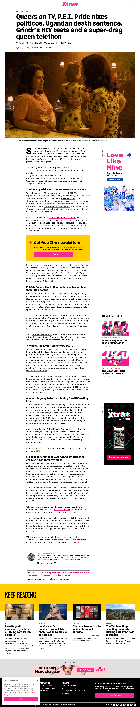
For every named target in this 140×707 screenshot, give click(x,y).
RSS (135, 705)
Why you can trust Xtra (60, 579)
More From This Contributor (45, 553)
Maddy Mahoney (24, 48)
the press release (62, 509)
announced (77, 296)
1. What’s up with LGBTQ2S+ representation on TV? (50, 168)
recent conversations (42, 334)
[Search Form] (134, 3)
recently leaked (52, 321)
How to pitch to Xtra (48, 688)
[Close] (37, 680)
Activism (60, 573)
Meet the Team (46, 686)
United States (61, 575)
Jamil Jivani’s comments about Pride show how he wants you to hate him (53, 630)
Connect (65, 683)
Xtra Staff (107, 346)
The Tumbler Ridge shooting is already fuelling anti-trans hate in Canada (120, 630)
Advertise (44, 691)
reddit (131, 705)
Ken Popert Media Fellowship (73, 691)
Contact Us (45, 683)
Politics (76, 573)
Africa (70, 575)
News (82, 573)
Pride (53, 575)
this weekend (53, 201)
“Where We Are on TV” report (62, 217)
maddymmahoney (46, 563)
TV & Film (68, 573)
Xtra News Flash (22, 11)
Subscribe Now (54, 254)
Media (40, 575)
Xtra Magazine (70, 4)
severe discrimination (36, 371)
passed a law (62, 349)
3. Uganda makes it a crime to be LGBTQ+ (46, 176)
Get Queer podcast (69, 693)
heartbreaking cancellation (57, 206)
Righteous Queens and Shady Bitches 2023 (115, 341)
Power (43, 573)
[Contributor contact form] (55, 563)
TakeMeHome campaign (37, 413)
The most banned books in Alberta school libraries (87, 629)
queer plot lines (68, 198)
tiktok (128, 705)
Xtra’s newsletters (69, 686)
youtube (121, 705)
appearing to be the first (78, 382)
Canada (47, 575)
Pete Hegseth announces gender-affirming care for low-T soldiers (19, 630)
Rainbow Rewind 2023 (111, 338)
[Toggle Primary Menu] (6, 4)
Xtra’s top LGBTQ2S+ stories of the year (113, 372)
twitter (117, 705)
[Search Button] (134, 3)
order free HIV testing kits (74, 421)
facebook (114, 705)
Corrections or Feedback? (36, 579)
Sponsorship (45, 693)
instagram (124, 705)
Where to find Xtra (69, 688)
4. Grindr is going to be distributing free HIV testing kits (52, 178)
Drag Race (51, 573)
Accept (20, 699)
